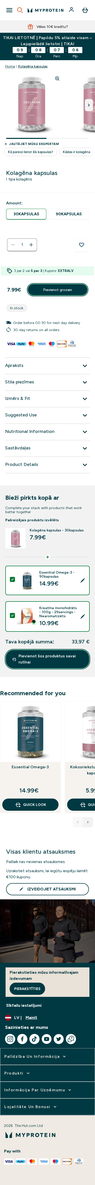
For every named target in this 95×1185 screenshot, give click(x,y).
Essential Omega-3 (30, 767)
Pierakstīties (27, 989)
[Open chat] (71, 1039)
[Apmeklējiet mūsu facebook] (22, 1039)
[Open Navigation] (9, 10)
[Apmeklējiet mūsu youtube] (47, 1039)
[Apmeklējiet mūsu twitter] (59, 1039)
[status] (22, 245)
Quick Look (34, 805)
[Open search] (20, 10)
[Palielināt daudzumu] (31, 245)
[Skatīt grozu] (85, 10)
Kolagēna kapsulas (33, 66)
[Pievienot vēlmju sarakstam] (81, 245)
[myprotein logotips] (45, 10)
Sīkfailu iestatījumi (24, 1005)
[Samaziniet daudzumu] (12, 245)
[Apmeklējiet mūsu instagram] (10, 1039)
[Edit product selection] (82, 580)
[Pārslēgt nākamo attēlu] (89, 105)
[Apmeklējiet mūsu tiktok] (34, 1039)
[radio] (26, 214)
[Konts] (72, 10)
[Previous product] (78, 822)
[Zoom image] (57, 78)
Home (10, 66)
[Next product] (88, 822)
